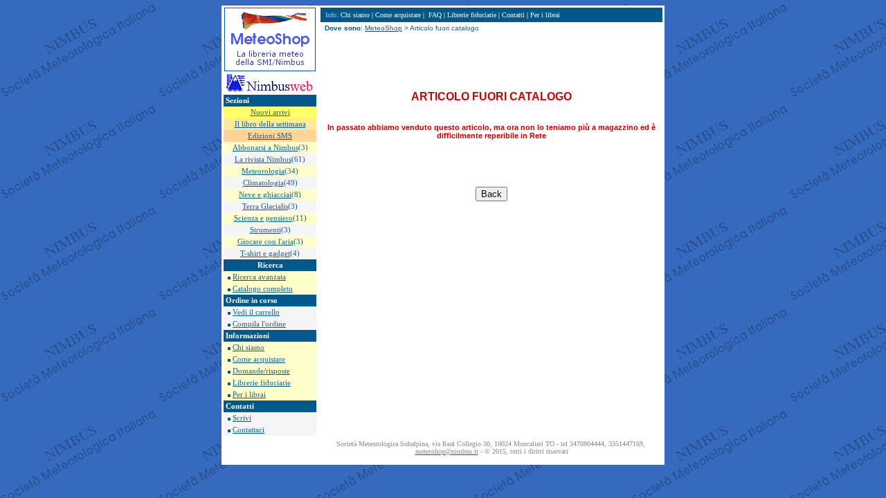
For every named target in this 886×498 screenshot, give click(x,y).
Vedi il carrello (256, 312)
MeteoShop (383, 28)
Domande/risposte (261, 371)
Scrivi (242, 418)
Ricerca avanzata (259, 277)
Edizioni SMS (270, 136)
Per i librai (249, 394)
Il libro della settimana (270, 124)
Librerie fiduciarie (262, 383)
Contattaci (248, 430)
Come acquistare (259, 359)
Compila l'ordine (259, 324)
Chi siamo (248, 347)
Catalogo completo (263, 289)
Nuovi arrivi (270, 112)
